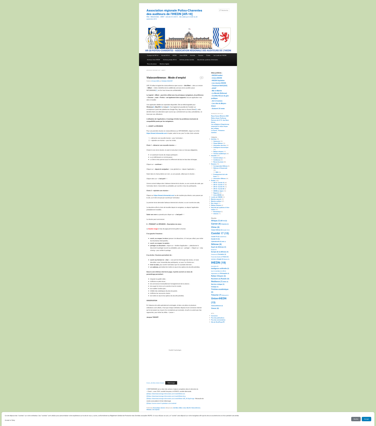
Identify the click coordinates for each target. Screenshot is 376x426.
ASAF (214, 88)
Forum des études (216, 257)
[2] (153, 107)
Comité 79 (215, 236)
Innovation (214, 266)
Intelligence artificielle (220, 268)
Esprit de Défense (218, 247)
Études (208, 55)
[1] (156, 90)
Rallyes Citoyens (216, 205)
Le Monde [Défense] (219, 93)
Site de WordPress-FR (217, 322)
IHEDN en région (218, 191)
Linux (184, 408)
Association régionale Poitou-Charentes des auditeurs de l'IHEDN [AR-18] (174, 12)
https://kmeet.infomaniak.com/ (164, 195)
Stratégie (214, 287)
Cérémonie (216, 141)
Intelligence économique (220, 147)
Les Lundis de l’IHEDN (219, 55)
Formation (222, 254)
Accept (366, 419)
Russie (225, 278)
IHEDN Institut (217, 75)
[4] (168, 107)
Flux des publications (217, 318)
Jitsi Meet (175, 408)
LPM (224, 271)
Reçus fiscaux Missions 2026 (220, 116)
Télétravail (225, 295)
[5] (196, 109)
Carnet (216, 223)
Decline (356, 419)
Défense (216, 244)
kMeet (180, 408)
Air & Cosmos (217, 101)
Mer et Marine (217, 90)
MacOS (189, 408)
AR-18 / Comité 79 (218, 187)
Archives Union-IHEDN (153, 60)
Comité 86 (223, 236)
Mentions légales (164, 64)
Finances (214, 254)
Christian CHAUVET (167, 81)
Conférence (216, 160)
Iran (213, 271)
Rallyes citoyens (218, 151)
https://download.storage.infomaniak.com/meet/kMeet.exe (166, 394)
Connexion (214, 316)
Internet (163, 408)
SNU (217, 172)
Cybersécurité (216, 241)
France (225, 257)
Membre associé (216, 199)
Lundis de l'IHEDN (216, 197)
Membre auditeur (216, 201)
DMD (224, 241)
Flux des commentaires (218, 320)
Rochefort (215, 279)
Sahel (225, 282)
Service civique (217, 284)
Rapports (216, 193)
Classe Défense (218, 143)
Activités (192, 55)
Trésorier (216, 295)
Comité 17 (220, 233)
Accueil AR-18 (165, 55)
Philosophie (224, 273)
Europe (213, 249)
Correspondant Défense (220, 166)
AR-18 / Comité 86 (218, 189)
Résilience (216, 281)
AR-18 (223, 221)
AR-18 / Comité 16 (218, 182)
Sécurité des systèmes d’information (207, 60)
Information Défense (219, 178)
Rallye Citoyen (218, 276)
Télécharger (171, 383)
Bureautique (156, 408)
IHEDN (174, 55)
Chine (215, 227)
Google (220, 259)
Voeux (215, 308)
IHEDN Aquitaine (218, 80)
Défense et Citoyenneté (220, 168)
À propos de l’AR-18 (152, 55)
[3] (161, 107)
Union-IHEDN (183, 55)
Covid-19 (215, 239)
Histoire (226, 259)
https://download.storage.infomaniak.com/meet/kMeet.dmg (166, 396)
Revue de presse (152, 64)
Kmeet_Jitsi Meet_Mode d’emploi (155, 383)
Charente (225, 224)
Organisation (215, 273)
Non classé (214, 203)
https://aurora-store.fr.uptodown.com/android (162, 403)
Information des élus (219, 145)
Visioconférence (195, 408)
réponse (156, 409)
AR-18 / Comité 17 (218, 185)
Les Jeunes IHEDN (219, 83)
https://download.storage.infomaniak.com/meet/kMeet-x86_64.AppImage (171, 398)
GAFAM (214, 259)
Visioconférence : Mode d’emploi (166, 77)
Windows (148, 409)
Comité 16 (226, 230)
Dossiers (200, 55)
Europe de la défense (219, 252)
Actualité (213, 156)
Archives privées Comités (186, 60)
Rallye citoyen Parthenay (218, 118)
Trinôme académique (219, 153)
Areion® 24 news (218, 108)
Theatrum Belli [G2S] (219, 85)
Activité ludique (218, 158)
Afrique (215, 220)
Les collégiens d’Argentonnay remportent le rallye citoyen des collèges (220, 126)
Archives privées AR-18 (169, 60)
